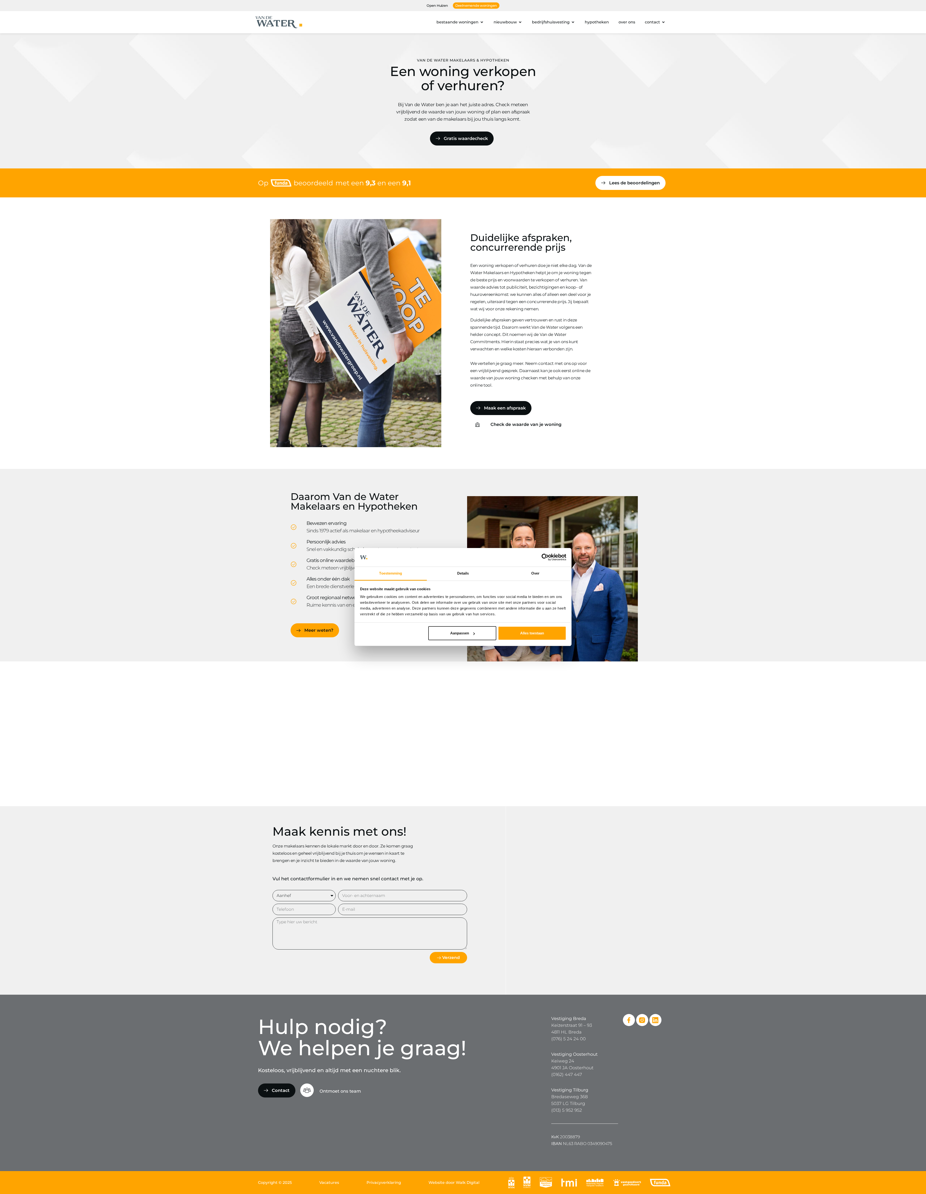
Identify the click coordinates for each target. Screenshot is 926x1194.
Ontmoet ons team (340, 1091)
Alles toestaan (532, 633)
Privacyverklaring (384, 1182)
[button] (460, 22)
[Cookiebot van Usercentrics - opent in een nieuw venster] (545, 557)
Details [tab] (463, 573)
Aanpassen (459, 633)
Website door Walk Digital (454, 1182)
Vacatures (329, 1182)
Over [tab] (535, 573)
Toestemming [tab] (390, 573)
